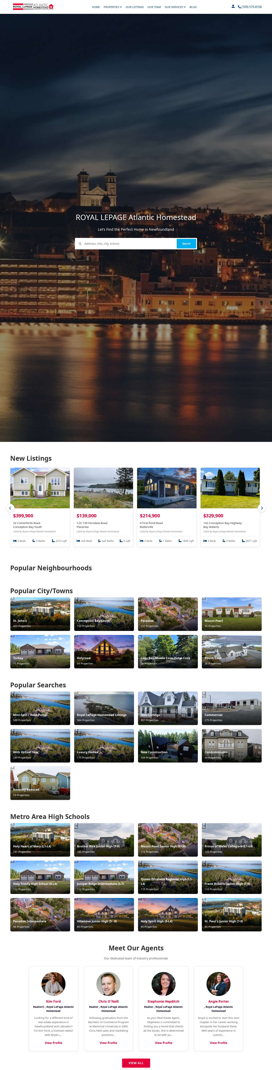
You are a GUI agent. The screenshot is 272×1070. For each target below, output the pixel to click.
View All (136, 1063)
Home (96, 7)
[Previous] (10, 508)
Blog (193, 7)
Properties (112, 7)
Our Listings (135, 7)
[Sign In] (233, 7)
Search (186, 243)
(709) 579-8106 (251, 7)
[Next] (262, 508)
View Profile (53, 1043)
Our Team (154, 7)
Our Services (174, 7)
